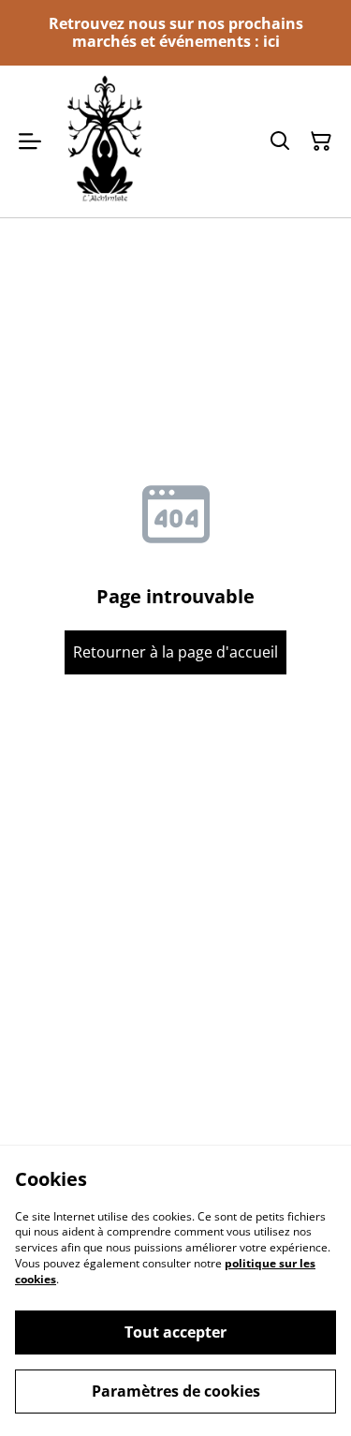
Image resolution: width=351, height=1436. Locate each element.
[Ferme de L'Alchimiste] (105, 141)
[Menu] (30, 141)
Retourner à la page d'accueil (175, 652)
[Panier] (321, 141)
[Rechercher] (279, 141)
